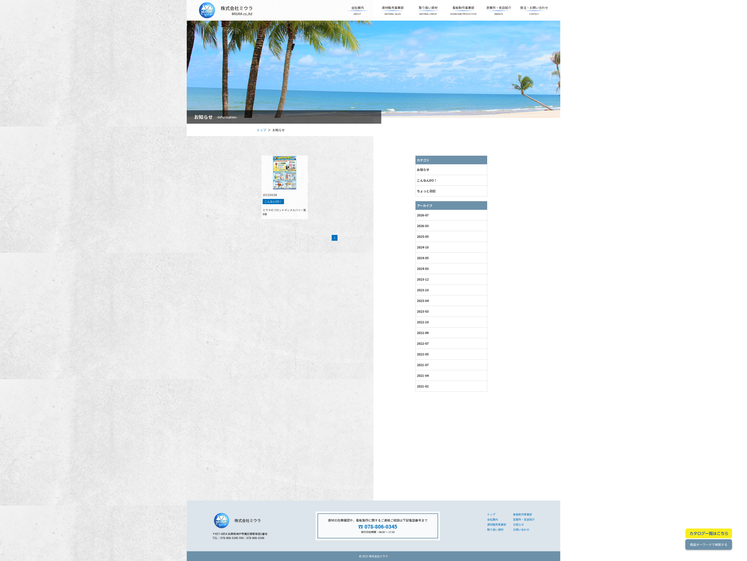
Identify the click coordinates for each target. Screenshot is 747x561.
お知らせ (423, 169)
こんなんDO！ (427, 180)
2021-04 (423, 375)
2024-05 (423, 258)
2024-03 (423, 268)
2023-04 (423, 300)
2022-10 (423, 322)
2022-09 (423, 332)
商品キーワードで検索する (708, 544)
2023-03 (423, 311)
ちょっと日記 (426, 191)
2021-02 (423, 386)
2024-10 (423, 247)
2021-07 (423, 364)
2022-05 (423, 354)
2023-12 (423, 279)
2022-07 (423, 343)
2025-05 (423, 236)
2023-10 (423, 290)
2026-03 (423, 225)
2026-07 (423, 215)
